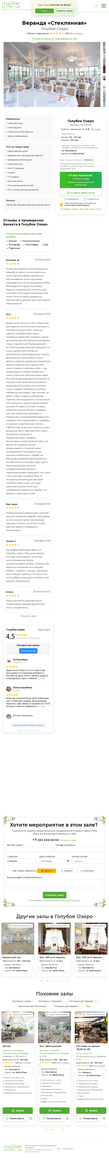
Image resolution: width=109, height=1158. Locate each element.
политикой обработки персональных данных (61, 900)
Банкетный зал (12, 957)
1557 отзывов (63, 1062)
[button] (42, 981)
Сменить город (64, 11)
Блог (59, 1148)
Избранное (68, 1148)
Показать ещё (28, 616)
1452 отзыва (98, 1066)
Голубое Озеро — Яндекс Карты (28, 730)
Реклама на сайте (32, 1152)
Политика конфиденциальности (38, 1150)
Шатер (7, 1046)
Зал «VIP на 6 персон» (52, 957)
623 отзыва (25, 1062)
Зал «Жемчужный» (50, 1046)
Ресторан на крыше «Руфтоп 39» (88, 1048)
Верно (44, 11)
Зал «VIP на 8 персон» (89, 957)
